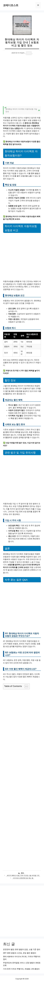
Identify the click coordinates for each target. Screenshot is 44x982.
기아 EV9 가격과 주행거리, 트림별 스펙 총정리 (21, 969)
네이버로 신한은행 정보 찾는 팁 (23, 878)
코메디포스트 (10, 5)
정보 (22, 873)
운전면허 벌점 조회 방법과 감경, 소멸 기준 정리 (21, 949)
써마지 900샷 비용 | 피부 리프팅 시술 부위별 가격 (23, 875)
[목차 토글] (25, 686)
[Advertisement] (22, 81)
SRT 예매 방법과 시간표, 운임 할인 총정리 (19, 953)
